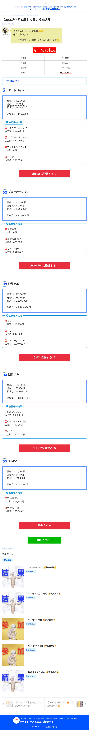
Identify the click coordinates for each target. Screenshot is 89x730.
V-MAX (42, 525)
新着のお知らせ (9, 548)
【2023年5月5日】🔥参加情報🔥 (40, 620)
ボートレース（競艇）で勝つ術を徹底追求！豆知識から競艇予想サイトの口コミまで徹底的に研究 (48, 718)
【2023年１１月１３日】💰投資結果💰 (43, 593)
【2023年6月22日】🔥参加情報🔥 (41, 646)
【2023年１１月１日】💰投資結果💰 (42, 672)
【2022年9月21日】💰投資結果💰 (41, 567)
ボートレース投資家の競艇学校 (45, 9)
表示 (18, 81)
